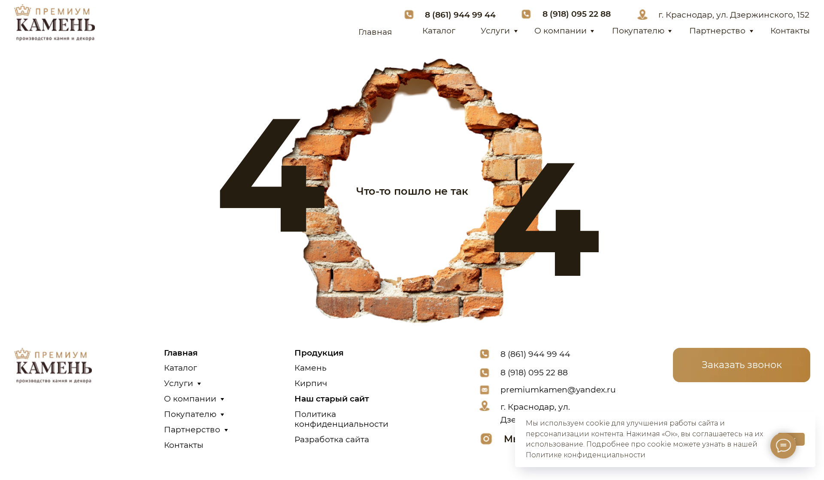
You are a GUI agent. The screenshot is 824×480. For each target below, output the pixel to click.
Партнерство (717, 30)
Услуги (495, 30)
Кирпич (310, 383)
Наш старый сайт (331, 398)
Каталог (438, 30)
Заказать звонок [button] (742, 365)
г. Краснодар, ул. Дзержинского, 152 (733, 14)
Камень (310, 367)
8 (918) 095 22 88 (576, 14)
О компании (560, 30)
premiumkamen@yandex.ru (558, 389)
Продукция (319, 352)
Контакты (790, 30)
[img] (54, 22)
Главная (375, 32)
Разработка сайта (331, 439)
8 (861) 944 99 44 (460, 14)
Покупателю (638, 30)
